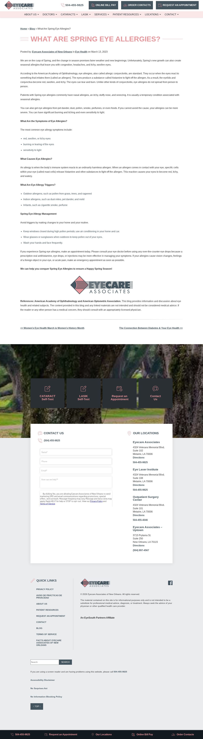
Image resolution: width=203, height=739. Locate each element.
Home (23, 28)
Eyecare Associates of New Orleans (52, 52)
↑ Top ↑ (37, 706)
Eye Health (81, 52)
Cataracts (68, 14)
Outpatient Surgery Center (146, 498)
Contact (170, 14)
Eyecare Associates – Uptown (147, 528)
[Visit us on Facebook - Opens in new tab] (170, 583)
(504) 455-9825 (51, 440)
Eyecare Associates (146, 442)
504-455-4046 (140, 520)
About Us (30, 14)
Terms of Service (46, 634)
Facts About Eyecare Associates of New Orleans (48, 642)
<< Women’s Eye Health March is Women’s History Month (52, 328)
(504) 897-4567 (141, 550)
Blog (32, 28)
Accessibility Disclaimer (42, 680)
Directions (138, 457)
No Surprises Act (38, 688)
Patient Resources (126, 14)
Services (100, 14)
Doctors (49, 14)
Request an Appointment (179, 5)
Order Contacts (139, 5)
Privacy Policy (44, 589)
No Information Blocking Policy (46, 696)
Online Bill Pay (106, 5)
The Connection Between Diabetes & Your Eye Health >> (151, 328)
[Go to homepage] (19, 5)
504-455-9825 (140, 462)
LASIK (84, 14)
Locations (152, 14)
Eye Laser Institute (145, 469)
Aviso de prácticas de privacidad (49, 596)
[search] (65, 662)
